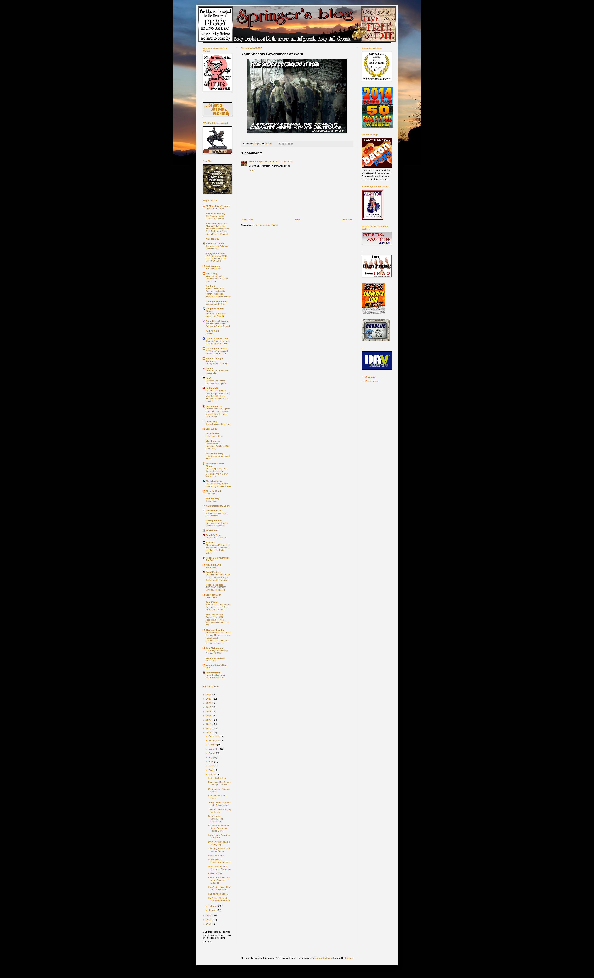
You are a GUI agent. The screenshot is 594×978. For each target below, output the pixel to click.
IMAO (209, 378)
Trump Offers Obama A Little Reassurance (219, 803)
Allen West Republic (216, 223)
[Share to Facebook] (288, 143)
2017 (209, 732)
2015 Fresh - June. (214, 436)
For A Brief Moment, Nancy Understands (219, 899)
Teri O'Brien (212, 602)
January (213, 910)
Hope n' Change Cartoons (214, 359)
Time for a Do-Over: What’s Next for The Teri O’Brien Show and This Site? (218, 607)
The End (209, 560)
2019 (209, 724)
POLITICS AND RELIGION (213, 566)
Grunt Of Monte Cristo (217, 338)
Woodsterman (213, 672)
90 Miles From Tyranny (218, 206)
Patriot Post (212, 530)
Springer (372, 377)
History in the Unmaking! (217, 363)
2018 (209, 728)
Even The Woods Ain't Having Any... (219, 843)
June (211, 761)
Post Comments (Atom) (266, 225)
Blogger (349, 958)
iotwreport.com (214, 406)
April (211, 770)
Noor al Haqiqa (256, 161)
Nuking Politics (214, 520)
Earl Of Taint (212, 331)
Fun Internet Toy (213, 268)
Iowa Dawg (211, 421)
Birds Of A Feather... (218, 778)
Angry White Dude (215, 253)
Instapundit (212, 388)
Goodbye (210, 333)
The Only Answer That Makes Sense (219, 849)
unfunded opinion (215, 658)
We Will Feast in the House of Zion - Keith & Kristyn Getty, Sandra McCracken (218, 577)
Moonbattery (212, 498)
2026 (209, 694)
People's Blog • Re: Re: (216, 538)
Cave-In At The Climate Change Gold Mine (219, 783)
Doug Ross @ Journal (217, 321)
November (214, 740)
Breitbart (210, 286)
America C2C (212, 239)
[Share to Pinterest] (291, 143)
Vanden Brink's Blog (216, 665)
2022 (209, 711)
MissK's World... (214, 491)
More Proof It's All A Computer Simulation (219, 867)
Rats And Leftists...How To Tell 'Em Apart (219, 888)
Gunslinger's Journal (217, 348)
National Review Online (218, 506)
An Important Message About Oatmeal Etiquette (219, 880)
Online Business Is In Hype (218, 424)
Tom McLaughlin (215, 648)
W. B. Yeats (211, 660)
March (212, 774)
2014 (209, 924)
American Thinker (215, 243)
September (214, 749)
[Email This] (279, 143)
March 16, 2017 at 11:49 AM (279, 161)
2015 (209, 919)
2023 (209, 707)
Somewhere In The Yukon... (217, 797)
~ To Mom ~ (211, 494)
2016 (209, 915)
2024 (209, 703)
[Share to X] (285, 143)
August (212, 753)
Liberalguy (211, 429)
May (211, 765)
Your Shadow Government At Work (219, 861)
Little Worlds (212, 433)
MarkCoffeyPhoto (323, 958)
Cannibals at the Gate (215, 304)
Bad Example (213, 266)
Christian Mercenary (216, 301)
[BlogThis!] (282, 143)
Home (297, 219)
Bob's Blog (211, 273)
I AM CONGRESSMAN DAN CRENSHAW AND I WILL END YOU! (217, 259)
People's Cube (213, 535)
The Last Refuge (214, 614)
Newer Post (247, 219)
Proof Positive (213, 572)
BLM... (209, 668)
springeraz (373, 381)
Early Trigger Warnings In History (219, 836)
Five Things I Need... (218, 893)
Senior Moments (216, 855)
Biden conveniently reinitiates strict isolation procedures (217, 278)
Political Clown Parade (218, 557)
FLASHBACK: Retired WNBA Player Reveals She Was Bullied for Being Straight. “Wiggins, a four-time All (218, 395)
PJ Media (210, 542)
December (214, 736)
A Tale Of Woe (215, 873)
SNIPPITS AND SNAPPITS (213, 596)
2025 (209, 699)
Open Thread (211, 501)
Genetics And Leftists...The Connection (215, 819)
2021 (209, 715)
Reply (251, 170)
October (213, 744)
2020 (209, 720)
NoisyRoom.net (214, 510)
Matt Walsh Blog (214, 453)
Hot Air (209, 368)
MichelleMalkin (214, 481)
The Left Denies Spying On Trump (219, 810)
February (213, 906)
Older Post (347, 219)
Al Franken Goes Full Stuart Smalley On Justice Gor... (218, 828)
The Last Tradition (215, 630)
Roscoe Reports (214, 585)
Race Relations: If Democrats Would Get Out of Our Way (218, 446)
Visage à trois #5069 (215, 209)
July (211, 757)
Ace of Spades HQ (215, 213)
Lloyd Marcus (213, 441)
